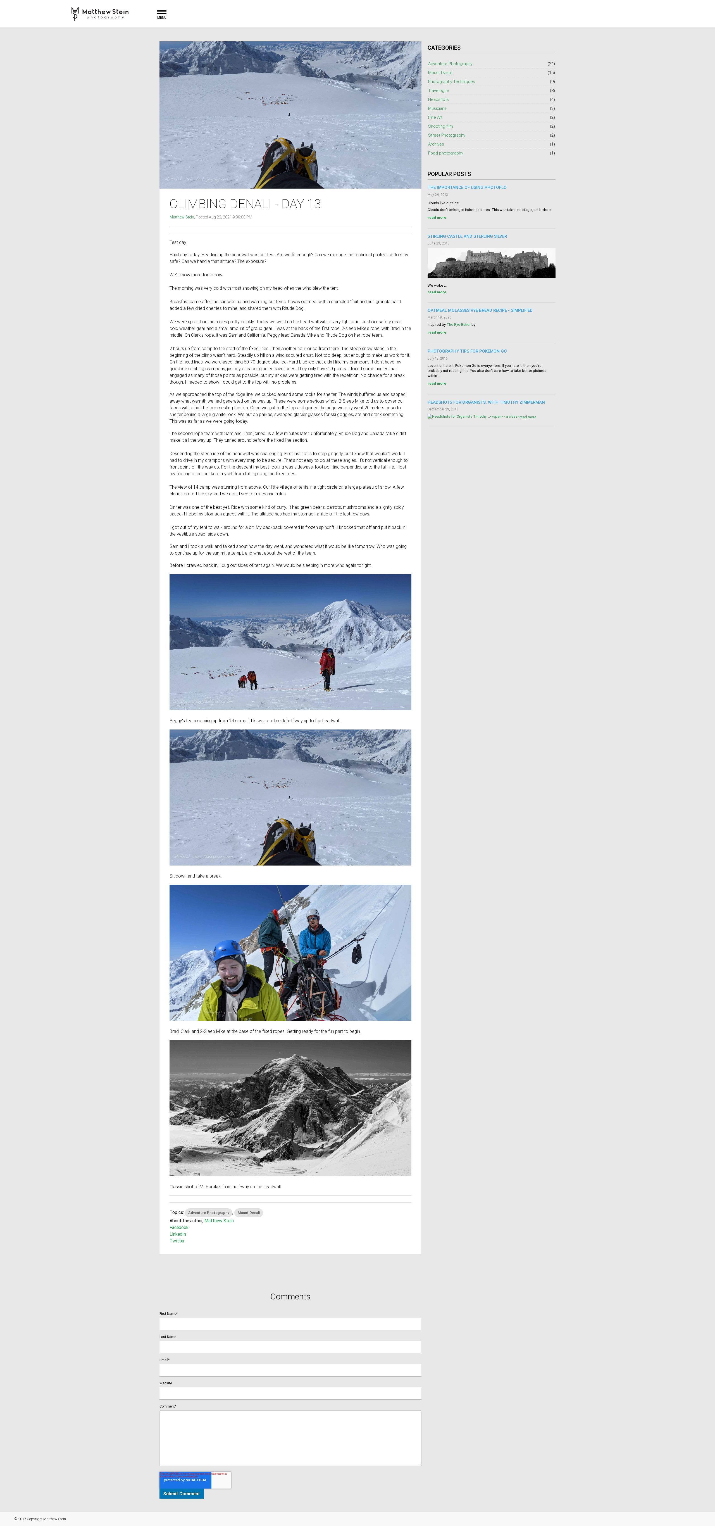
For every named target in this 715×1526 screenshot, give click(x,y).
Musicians (491, 108)
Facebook (179, 1227)
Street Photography (491, 135)
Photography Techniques (491, 81)
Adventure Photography (208, 1212)
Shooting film (491, 126)
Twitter (177, 1241)
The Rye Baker (459, 324)
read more (437, 217)
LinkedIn (178, 1234)
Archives (491, 144)
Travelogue (491, 90)
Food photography (491, 153)
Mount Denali (249, 1212)
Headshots (491, 99)
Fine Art (491, 117)
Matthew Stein (182, 217)
